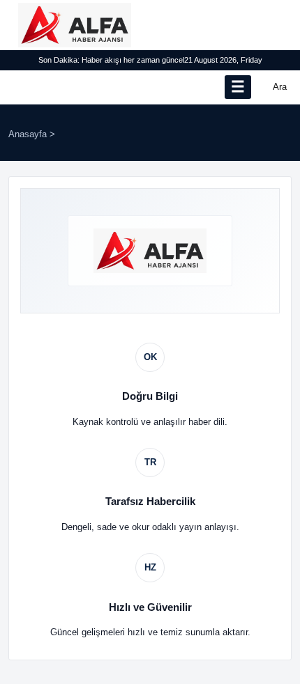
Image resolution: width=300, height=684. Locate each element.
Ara (280, 86)
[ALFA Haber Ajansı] (74, 25)
